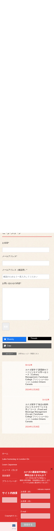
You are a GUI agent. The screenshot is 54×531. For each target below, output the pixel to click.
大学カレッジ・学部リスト (28, 354)
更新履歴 (6, 475)
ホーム (5, 453)
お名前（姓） (26, 492)
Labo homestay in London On (15, 459)
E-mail (24, 511)
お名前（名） (26, 501)
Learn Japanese (9, 464)
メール (14, 528)
